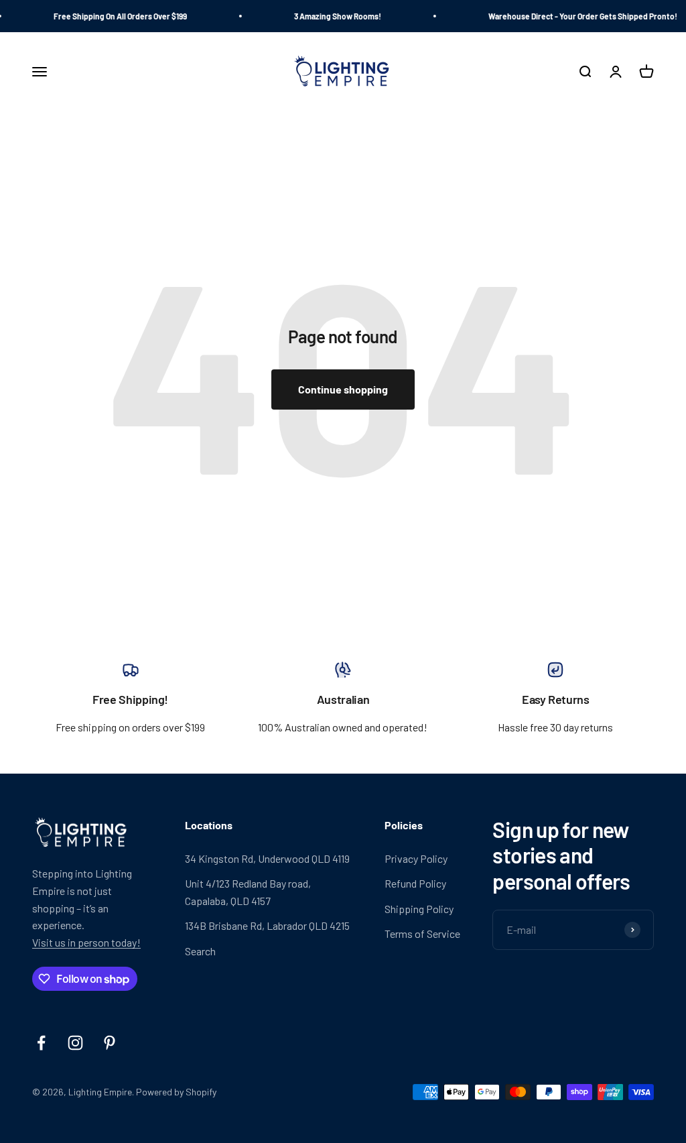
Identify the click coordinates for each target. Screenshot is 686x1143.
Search (200, 951)
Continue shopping (343, 389)
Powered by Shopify (176, 1091)
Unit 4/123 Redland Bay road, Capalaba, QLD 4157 (248, 892)
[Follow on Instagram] (75, 1043)
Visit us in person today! (86, 942)
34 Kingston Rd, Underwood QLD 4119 (267, 858)
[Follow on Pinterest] (109, 1043)
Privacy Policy (416, 858)
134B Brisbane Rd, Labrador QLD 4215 (267, 925)
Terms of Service (422, 933)
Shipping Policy (419, 908)
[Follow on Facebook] (41, 1043)
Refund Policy (415, 883)
